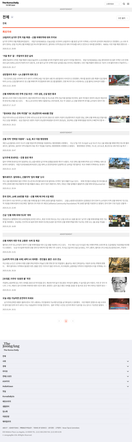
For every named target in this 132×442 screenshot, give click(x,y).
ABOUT (5, 428)
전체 (4, 23)
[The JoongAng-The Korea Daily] (11, 346)
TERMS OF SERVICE (40, 428)
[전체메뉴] (128, 3)
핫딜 (4, 391)
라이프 (5, 371)
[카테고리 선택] (12, 17)
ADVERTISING (13, 428)
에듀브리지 (7, 401)
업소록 (5, 411)
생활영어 (6, 406)
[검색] (124, 3)
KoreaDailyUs (8, 396)
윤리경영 (51, 428)
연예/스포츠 (7, 376)
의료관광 (6, 416)
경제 (4, 366)
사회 (4, 361)
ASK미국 (6, 381)
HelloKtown (8, 386)
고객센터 (58, 428)
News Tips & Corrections (71, 428)
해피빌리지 (7, 421)
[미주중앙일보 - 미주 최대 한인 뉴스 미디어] (10, 4)
